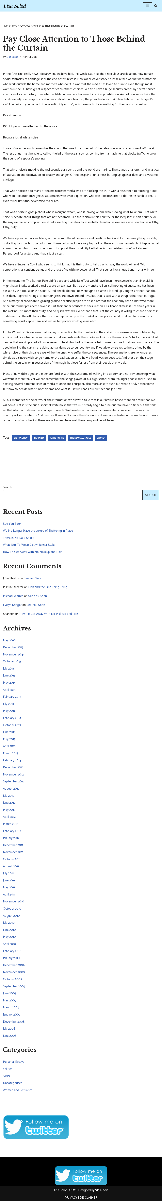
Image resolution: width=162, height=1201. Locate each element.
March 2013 (10, 753)
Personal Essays (13, 1062)
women (101, 438)
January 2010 (11, 958)
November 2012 (13, 774)
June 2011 (9, 880)
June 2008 (10, 1036)
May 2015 (9, 682)
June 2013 (9, 732)
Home (6, 26)
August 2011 (11, 866)
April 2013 (9, 746)
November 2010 (13, 901)
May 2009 (10, 1000)
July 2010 (9, 922)
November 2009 (14, 972)
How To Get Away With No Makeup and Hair (32, 552)
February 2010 (12, 951)
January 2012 (11, 838)
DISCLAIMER (88, 1197)
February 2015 (12, 696)
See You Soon (12, 524)
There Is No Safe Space (18, 538)
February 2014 (12, 718)
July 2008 (9, 1028)
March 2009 (11, 1007)
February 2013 (12, 760)
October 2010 (12, 908)
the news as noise (80, 438)
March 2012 (10, 824)
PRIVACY (71, 1197)
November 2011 (13, 852)
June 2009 (10, 993)
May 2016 (9, 640)
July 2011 (8, 873)
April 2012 (9, 817)
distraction (21, 438)
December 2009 (14, 965)
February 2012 (12, 831)
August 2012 (11, 788)
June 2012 (9, 802)
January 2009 (12, 1014)
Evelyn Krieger (12, 605)
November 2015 (13, 654)
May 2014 (9, 711)
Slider (6, 1076)
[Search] (155, 5)
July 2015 (8, 668)
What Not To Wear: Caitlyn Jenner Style (29, 545)
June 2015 (9, 675)
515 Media (101, 1190)
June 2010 (9, 930)
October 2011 (11, 859)
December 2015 (13, 647)
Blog (14, 26)
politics (7, 1069)
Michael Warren (13, 596)
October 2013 (12, 725)
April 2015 (9, 690)
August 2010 (11, 916)
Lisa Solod (12, 57)
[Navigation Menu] (147, 5)
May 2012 (9, 810)
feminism (39, 438)
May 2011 (9, 887)
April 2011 (9, 894)
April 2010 (9, 944)
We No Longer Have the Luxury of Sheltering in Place (38, 530)
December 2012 (13, 767)
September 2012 (13, 781)
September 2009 (14, 986)
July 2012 (8, 795)
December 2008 (14, 1021)
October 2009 (12, 979)
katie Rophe (57, 438)
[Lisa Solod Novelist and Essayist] (15, 6)
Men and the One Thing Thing (47, 587)
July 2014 (8, 704)
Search (7, 487)
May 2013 (9, 739)
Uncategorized (13, 1083)
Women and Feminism (17, 1090)
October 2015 (12, 661)
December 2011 (13, 845)
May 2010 (9, 937)
